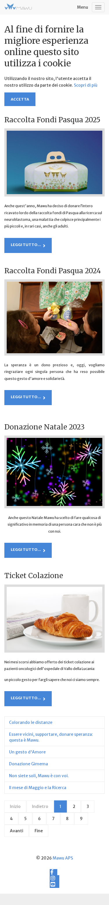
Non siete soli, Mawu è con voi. (39, 775)
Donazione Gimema (28, 763)
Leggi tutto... (26, 244)
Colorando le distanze (30, 722)
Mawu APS (63, 858)
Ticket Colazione (33, 575)
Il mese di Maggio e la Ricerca (37, 787)
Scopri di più (85, 85)
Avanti (16, 830)
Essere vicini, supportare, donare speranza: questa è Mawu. (51, 737)
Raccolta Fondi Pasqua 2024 (52, 270)
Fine (39, 830)
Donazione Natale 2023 (44, 427)
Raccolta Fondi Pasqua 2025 (52, 119)
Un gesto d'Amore (27, 752)
